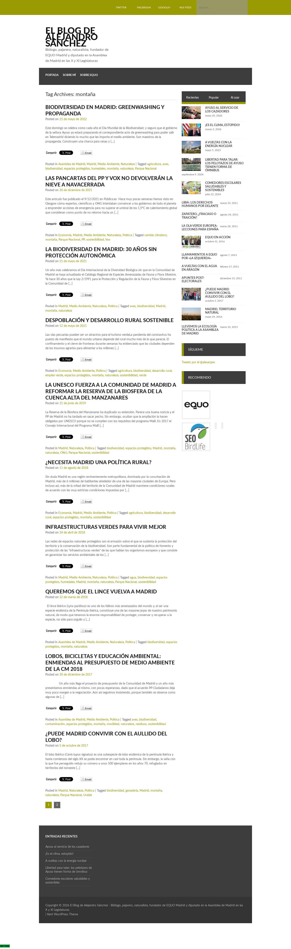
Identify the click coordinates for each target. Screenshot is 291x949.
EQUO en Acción (217, 237)
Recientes (192, 97)
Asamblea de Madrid (71, 164)
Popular (214, 97)
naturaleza (127, 168)
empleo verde (54, 375)
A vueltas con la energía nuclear (66, 860)
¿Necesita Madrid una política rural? (98, 462)
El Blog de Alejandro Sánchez (71, 37)
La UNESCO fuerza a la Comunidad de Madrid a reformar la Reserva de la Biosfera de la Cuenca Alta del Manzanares (110, 392)
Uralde (87, 795)
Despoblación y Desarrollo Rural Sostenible (109, 320)
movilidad (113, 724)
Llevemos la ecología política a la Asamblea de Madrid (200, 330)
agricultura (154, 164)
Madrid (91, 164)
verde (142, 375)
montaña (113, 168)
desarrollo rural (162, 370)
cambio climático (155, 235)
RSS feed (185, 7)
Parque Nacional (146, 168)
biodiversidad (54, 168)
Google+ (164, 7)
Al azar (235, 97)
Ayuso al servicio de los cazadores (67, 846)
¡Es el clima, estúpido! (222, 125)
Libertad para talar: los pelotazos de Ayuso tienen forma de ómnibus (68, 869)
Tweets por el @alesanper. (198, 362)
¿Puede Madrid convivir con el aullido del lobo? (219, 293)
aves (165, 164)
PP (83, 239)
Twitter (121, 7)
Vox (107, 239)
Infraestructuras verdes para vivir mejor (105, 527)
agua (133, 577)
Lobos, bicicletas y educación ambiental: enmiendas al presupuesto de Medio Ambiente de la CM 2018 (110, 663)
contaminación (55, 724)
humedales (98, 168)
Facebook (144, 7)
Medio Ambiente (108, 164)
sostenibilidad (95, 239)
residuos (141, 724)
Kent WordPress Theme (62, 914)
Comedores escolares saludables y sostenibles (223, 187)
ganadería (131, 790)
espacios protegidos (77, 168)
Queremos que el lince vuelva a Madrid (101, 591)
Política (127, 235)
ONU (63, 452)
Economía (64, 235)
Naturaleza (128, 164)
